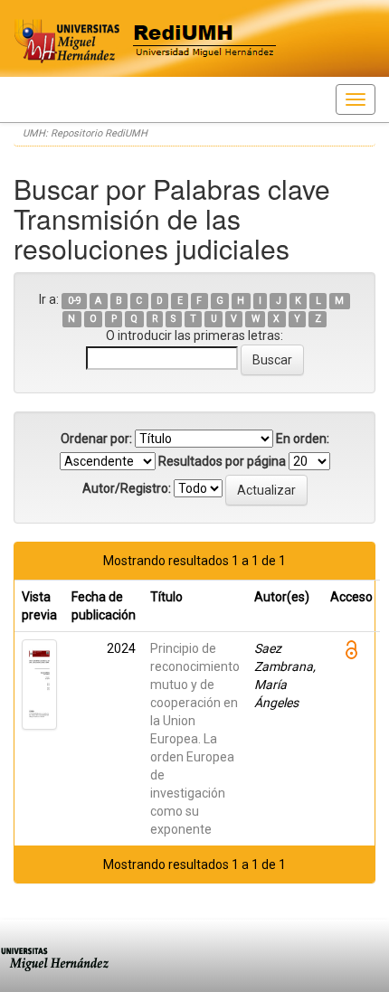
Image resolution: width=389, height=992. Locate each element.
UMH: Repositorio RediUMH (85, 133)
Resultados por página (222, 461)
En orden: (302, 438)
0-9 (74, 301)
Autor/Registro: (126, 488)
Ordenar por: (96, 438)
